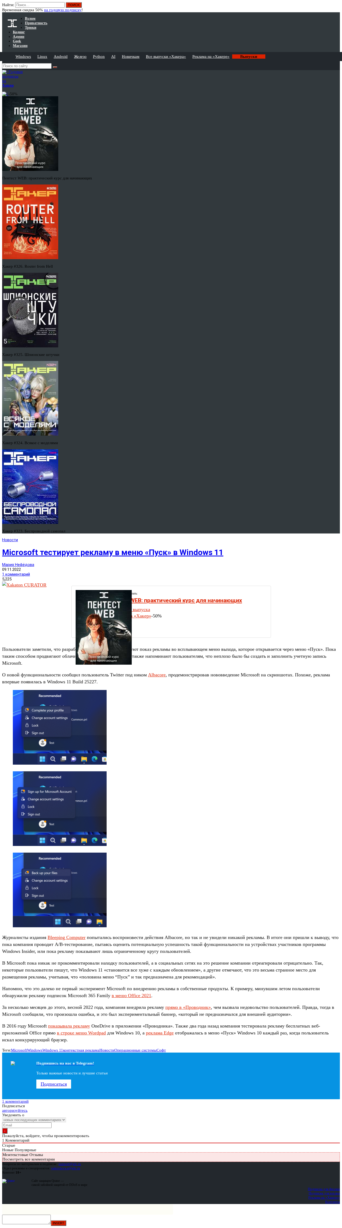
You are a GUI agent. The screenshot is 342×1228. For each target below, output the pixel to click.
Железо (80, 56)
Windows (23, 56)
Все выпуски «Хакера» (166, 56)
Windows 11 (52, 1050)
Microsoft (19, 1050)
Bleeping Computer (67, 937)
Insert (58, 1223)
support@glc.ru (70, 1164)
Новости (10, 539)
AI (113, 56)
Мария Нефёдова (18, 564)
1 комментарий (16, 574)
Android (61, 56)
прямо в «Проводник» (188, 1007)
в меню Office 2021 (131, 995)
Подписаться (54, 1084)
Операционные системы (135, 1050)
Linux (42, 56)
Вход (336, 7)
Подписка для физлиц (324, 1189)
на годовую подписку (62, 10)
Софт (161, 1050)
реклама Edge (160, 1033)
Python (99, 56)
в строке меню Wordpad (81, 1033)
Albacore (157, 674)
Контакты (332, 1202)
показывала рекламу (69, 1026)
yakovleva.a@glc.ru (65, 1168)
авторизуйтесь (15, 1110)
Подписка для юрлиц (324, 1193)
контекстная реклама (81, 1050)
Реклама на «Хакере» (211, 56)
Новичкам (130, 56)
